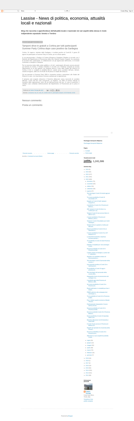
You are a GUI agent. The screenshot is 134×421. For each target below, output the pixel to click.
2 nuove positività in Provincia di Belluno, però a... (96, 217)
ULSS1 (73, 92)
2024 (87, 169)
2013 (87, 373)
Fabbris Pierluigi (88, 392)
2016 (87, 365)
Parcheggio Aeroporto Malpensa (93, 143)
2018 (87, 360)
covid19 (46, 92)
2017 (87, 363)
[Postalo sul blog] (53, 90)
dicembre (90, 181)
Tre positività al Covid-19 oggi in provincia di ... (96, 269)
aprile (89, 347)
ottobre (89, 186)
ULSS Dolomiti (67, 92)
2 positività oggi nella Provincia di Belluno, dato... (96, 281)
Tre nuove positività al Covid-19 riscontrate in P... (96, 198)
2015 (87, 368)
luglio (89, 340)
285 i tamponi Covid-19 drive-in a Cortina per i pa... (96, 209)
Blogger (70, 416)
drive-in (50, 92)
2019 (87, 358)
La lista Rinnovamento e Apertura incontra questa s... (96, 237)
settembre (90, 188)
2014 (87, 370)
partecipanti (56, 92)
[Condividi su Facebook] (57, 90)
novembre (90, 184)
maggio (89, 345)
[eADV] (112, 133)
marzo (89, 350)
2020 (87, 179)
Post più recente (27, 153)
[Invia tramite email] (51, 90)
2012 (87, 375)
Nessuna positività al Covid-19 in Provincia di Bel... (96, 249)
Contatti (87, 151)
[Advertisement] (97, 72)
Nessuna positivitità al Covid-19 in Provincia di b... (96, 332)
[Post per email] (47, 90)
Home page (50, 153)
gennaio (89, 355)
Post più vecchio (74, 153)
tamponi (61, 92)
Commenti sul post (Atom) (35, 156)
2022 (87, 174)
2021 (87, 176)
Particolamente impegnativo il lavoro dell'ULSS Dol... (97, 304)
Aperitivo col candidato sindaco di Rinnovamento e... (96, 257)
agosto (89, 191)
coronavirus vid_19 (33, 92)
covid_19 (40, 92)
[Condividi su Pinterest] (59, 90)
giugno (89, 343)
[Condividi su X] (55, 90)
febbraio (89, 352)
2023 (87, 172)
